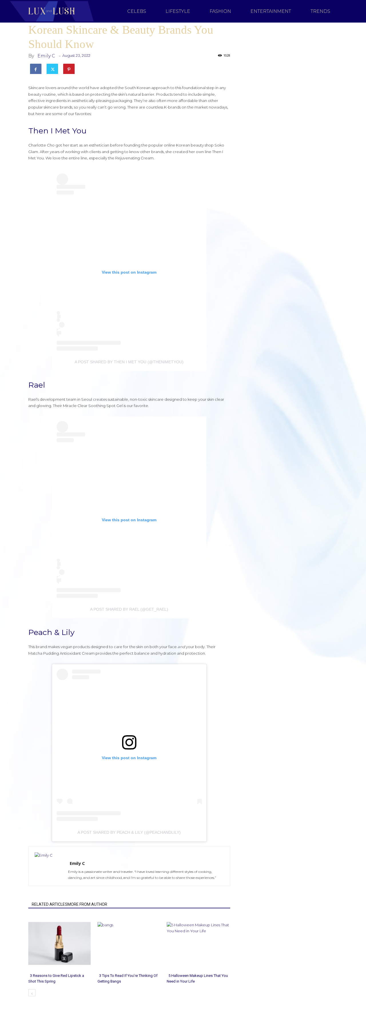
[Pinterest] (68, 68)
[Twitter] (52, 68)
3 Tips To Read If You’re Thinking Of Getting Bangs (128, 978)
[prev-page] (31, 992)
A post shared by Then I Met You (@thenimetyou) (129, 362)
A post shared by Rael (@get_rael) (129, 609)
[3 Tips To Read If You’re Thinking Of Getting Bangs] (129, 943)
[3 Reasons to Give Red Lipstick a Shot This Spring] (60, 943)
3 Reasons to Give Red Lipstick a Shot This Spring (56, 978)
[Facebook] (35, 68)
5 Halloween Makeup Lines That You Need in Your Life (197, 978)
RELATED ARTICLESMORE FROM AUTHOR (69, 904)
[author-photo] (63, 855)
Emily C (46, 56)
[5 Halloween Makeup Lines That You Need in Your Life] (198, 943)
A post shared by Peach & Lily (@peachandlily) (129, 832)
